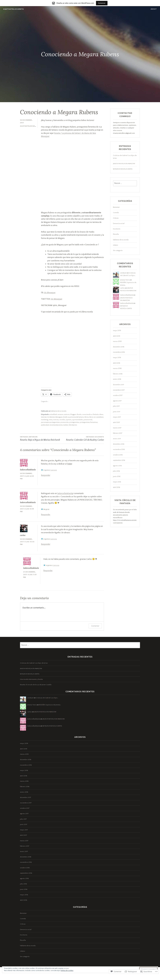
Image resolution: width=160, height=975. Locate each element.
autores (67, 414)
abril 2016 (116, 487)
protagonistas (74, 422)
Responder (45, 475)
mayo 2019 (117, 330)
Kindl (65, 417)
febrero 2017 (117, 433)
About (154, 9)
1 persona (53, 470)
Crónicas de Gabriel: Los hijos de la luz (34, 663)
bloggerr (73, 414)
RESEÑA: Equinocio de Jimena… (50, 705)
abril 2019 (116, 336)
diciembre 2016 (118, 444)
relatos (115, 245)
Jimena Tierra (125, 280)
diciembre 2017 (118, 385)
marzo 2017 (117, 428)
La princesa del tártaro (76, 417)
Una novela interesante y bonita (31, 679)
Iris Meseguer (49, 292)
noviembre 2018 (119, 352)
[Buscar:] (125, 183)
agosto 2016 (117, 466)
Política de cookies (67, 970)
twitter (65, 425)
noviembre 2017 (119, 390)
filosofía (116, 234)
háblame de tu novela (58, 411)
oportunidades (77, 420)
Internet (43, 417)
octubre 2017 (117, 395)
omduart (123, 273)
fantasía (95, 414)
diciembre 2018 (118, 347)
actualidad (53, 414)
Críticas (115, 218)
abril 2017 (116, 422)
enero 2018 (117, 379)
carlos (22, 535)
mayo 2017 (117, 417)
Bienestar (116, 207)
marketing (44, 420)
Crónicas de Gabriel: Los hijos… (47, 698)
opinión (68, 420)
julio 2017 (116, 406)
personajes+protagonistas (50, 422)
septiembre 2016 (119, 460)
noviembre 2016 (119, 449)
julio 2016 (116, 471)
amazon (60, 414)
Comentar (95, 626)
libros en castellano (96, 417)
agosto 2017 (117, 401)
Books (79, 414)
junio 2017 (116, 412)
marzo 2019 (117, 341)
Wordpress (73, 425)
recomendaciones (56, 425)
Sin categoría (117, 250)
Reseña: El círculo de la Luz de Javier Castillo (36, 685)
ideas (101, 414)
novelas (62, 420)
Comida (116, 212)
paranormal (88, 420)
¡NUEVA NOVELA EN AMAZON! (124, 163)
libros (86, 417)
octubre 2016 (118, 455)
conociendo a (87, 414)
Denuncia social (118, 223)
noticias (56, 420)
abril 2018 (116, 363)
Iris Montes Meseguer (54, 417)
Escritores (116, 229)
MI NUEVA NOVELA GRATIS (122, 169)
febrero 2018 (117, 374)
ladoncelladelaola (64, 493)
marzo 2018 (117, 368)
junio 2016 (116, 476)
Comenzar (102, 3)
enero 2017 (117, 439)
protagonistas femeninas (89, 422)
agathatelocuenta (13, 9)
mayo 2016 (117, 482)
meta (50, 420)
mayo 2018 (117, 357)
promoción (64, 422)
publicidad (45, 425)
